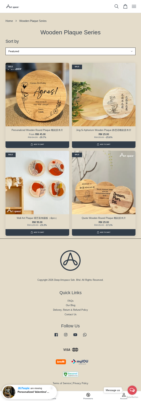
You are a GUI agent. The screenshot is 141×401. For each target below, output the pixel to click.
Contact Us (71, 314)
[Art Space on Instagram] (65, 336)
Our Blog (70, 305)
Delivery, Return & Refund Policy (70, 309)
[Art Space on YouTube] (75, 336)
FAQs (71, 300)
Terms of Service (62, 383)
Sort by (12, 41)
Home (9, 20)
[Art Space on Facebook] (56, 336)
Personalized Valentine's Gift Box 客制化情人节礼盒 (34, 391)
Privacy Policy (80, 383)
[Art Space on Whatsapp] (84, 336)
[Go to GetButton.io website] (132, 397)
